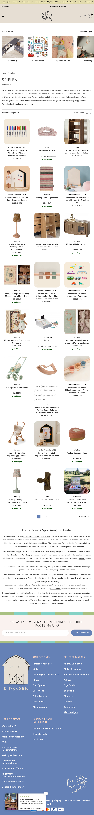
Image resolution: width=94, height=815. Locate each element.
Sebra (47, 147)
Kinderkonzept (75, 585)
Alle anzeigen (40, 707)
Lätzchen (68, 702)
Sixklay (88, 551)
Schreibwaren (40, 696)
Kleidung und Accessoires (46, 675)
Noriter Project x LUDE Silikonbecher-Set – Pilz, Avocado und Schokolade (47, 296)
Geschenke (38, 702)
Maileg (47, 195)
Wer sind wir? (9, 726)
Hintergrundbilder (42, 664)
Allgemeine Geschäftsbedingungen (14, 775)
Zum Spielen (39, 685)
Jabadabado (55, 588)
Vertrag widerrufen (12, 755)
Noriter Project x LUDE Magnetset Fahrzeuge (77, 295)
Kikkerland (77, 497)
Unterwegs (38, 691)
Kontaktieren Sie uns (12, 768)
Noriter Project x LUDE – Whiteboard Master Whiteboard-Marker (17, 153)
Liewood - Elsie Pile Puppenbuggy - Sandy (16, 454)
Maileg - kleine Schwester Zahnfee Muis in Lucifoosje (77, 342)
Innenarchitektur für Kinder (47, 729)
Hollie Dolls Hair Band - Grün (47, 500)
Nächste (82, 517)
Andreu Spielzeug (73, 664)
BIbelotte (68, 696)
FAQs (4, 742)
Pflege (36, 680)
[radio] (37, 386)
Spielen (11, 73)
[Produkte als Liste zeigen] (91, 113)
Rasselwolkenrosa (47, 150)
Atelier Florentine (73, 669)
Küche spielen (27, 575)
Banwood (69, 691)
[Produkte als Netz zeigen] (87, 113)
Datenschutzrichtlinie (13, 782)
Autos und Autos (14, 567)
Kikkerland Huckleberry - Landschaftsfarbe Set (77, 501)
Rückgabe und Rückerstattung (10, 749)
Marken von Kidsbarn (13, 737)
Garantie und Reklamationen (10, 762)
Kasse (47, 340)
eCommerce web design (76, 800)
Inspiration (38, 739)
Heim (4, 73)
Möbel (36, 669)
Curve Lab (77, 147)
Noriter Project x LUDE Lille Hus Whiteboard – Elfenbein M (77, 200)
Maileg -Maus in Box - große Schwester (17, 342)
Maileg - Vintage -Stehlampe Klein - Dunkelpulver (17, 247)
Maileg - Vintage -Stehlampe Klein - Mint (17, 501)
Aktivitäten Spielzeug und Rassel (36, 536)
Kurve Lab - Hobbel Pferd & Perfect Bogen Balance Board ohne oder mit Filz (47, 410)
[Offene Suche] (80, 16)
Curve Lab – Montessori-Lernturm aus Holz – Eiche (47, 246)
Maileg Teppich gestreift (47, 198)
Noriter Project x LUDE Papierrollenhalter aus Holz (47, 454)
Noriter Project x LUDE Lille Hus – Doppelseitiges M (16, 199)
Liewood (17, 450)
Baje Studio (70, 685)
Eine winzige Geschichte (76, 675)
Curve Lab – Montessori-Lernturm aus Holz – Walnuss (77, 152)
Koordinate (69, 707)
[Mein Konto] (85, 16)
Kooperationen (9, 731)
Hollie (47, 497)
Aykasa (67, 680)
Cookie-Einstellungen (13, 787)
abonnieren (83, 633)
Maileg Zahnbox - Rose (77, 453)
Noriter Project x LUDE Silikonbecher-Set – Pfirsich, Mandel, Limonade (77, 390)
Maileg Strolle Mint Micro (17, 388)
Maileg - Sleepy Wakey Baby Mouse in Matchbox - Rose (16, 295)
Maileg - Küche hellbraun (77, 244)
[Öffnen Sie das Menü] (3, 16)
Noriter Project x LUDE (17, 147)
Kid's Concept (47, 337)
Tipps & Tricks (40, 734)
